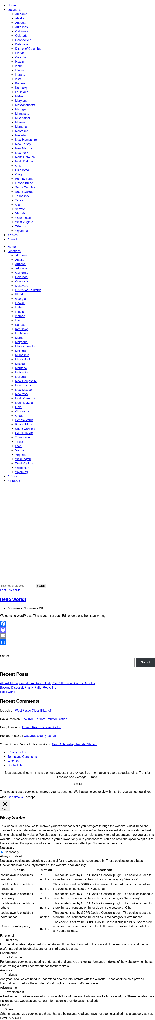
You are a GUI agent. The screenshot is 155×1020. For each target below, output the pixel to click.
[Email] (77, 636)
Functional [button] (7, 935)
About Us (14, 239)
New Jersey (23, 144)
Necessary (12, 852)
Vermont (20, 209)
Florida (20, 53)
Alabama (21, 14)
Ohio (18, 165)
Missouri (20, 122)
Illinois (19, 70)
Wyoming (21, 230)
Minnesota (22, 113)
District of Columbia (28, 48)
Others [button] (4, 1005)
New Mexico (23, 148)
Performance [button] (8, 953)
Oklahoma (22, 170)
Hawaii (20, 61)
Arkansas (21, 27)
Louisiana (21, 92)
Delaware (21, 44)
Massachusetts (25, 105)
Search (5, 655)
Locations (14, 9)
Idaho (19, 66)
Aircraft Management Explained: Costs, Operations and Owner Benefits (47, 683)
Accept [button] (30, 797)
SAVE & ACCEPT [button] (12, 1018)
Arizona (20, 22)
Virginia (20, 213)
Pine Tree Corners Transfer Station (44, 719)
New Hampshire (26, 139)
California (21, 31)
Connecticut (23, 40)
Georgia (20, 57)
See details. (16, 797)
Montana (21, 126)
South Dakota (24, 191)
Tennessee (22, 196)
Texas (19, 200)
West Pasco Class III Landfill (34, 710)
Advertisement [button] (9, 987)
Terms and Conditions (22, 756)
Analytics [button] (6, 970)
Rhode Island (24, 183)
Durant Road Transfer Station (41, 727)
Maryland (21, 100)
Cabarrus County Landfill (40, 735)
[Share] (77, 642)
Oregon (20, 174)
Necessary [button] (7, 847)
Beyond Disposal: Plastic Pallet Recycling (28, 687)
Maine (19, 96)
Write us (13, 761)
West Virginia (24, 222)
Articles (13, 235)
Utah (18, 204)
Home (12, 5)
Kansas (20, 83)
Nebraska (21, 131)
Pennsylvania (24, 178)
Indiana (20, 74)
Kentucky (21, 87)
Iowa (18, 79)
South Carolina (25, 187)
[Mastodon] (77, 630)
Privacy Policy (17, 752)
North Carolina (25, 157)
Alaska (19, 18)
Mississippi (22, 118)
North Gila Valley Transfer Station (74, 744)
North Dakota (24, 161)
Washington (23, 217)
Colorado (21, 35)
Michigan (21, 109)
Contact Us (15, 765)
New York (21, 152)
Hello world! (13, 599)
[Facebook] (77, 624)
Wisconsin (22, 226)
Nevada (20, 135)
